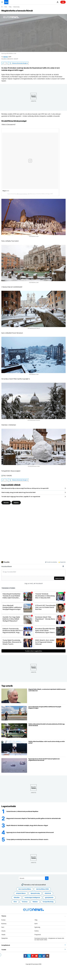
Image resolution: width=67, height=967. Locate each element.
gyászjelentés (49, 897)
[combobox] (34, 878)
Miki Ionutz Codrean (22, 194)
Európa (3, 920)
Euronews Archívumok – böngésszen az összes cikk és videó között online (49, 938)
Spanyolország (35, 893)
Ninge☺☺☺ (6, 190)
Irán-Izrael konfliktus (24, 889)
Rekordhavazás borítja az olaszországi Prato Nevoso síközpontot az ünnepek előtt (25, 488)
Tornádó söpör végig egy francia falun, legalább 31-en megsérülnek (20, 496)
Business (3, 923)
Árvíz (15, 901)
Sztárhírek (48, 893)
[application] (33, 33)
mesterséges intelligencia (32, 897)
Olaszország (16, 6)
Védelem (35, 901)
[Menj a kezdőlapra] (6, 2)
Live (63, 2)
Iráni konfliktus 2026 (42, 889)
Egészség (37, 927)
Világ (10, 6)
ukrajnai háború (21, 893)
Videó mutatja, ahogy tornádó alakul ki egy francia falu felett (18, 492)
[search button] (47, 878)
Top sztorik (7, 686)
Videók (3, 934)
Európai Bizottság (48, 901)
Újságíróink (4, 938)
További (3, 949)
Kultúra (37, 931)
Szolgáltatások (5, 945)
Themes (3, 916)
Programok (38, 934)
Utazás (3, 931)
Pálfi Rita (5, 56)
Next (2, 927)
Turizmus (24, 901)
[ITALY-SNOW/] (6, 475)
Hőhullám (17, 897)
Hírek (5, 6)
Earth (36, 923)
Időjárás (16, 502)
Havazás (6, 502)
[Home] (1, 6)
